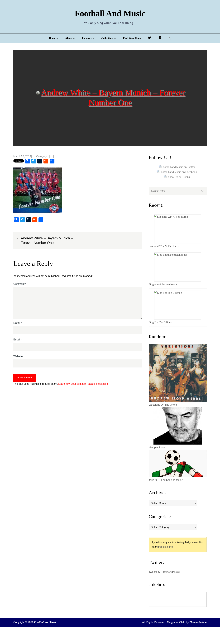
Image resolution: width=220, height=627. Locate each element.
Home (52, 38)
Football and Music (110, 13)
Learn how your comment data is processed (83, 383)
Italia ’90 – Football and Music (166, 480)
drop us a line (165, 546)
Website (18, 356)
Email (17, 339)
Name (17, 322)
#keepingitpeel (157, 447)
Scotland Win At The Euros (164, 246)
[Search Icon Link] (169, 38)
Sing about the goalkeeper (163, 284)
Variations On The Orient (163, 404)
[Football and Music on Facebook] (160, 38)
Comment (19, 284)
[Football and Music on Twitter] (149, 38)
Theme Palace (198, 622)
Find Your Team (132, 38)
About (68, 38)
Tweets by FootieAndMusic (164, 572)
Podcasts (86, 38)
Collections (107, 38)
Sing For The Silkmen (161, 322)
